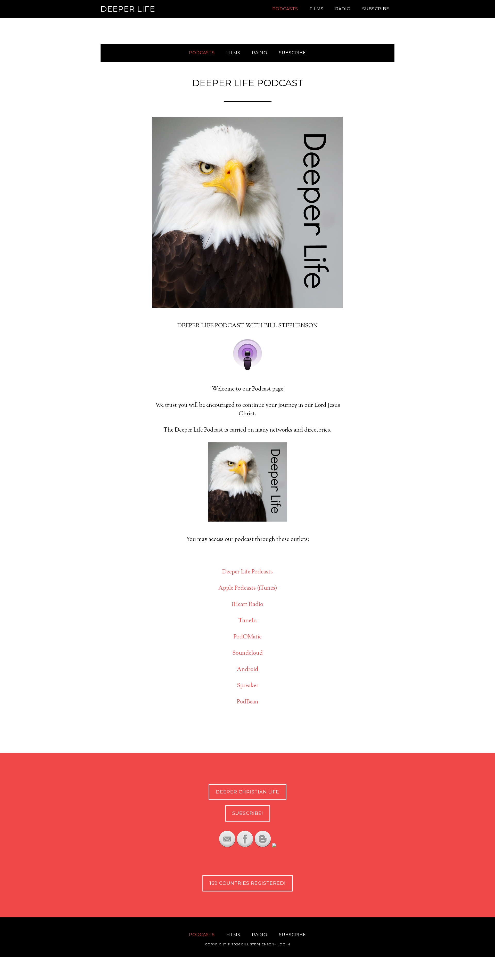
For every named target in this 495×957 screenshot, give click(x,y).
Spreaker (247, 686)
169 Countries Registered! (247, 883)
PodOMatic (248, 637)
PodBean (247, 702)
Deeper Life (128, 9)
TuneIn (247, 621)
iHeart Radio (247, 605)
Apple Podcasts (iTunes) (247, 588)
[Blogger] (262, 845)
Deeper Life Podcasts (247, 572)
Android (247, 670)
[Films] (274, 845)
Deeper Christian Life (247, 792)
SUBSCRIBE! (247, 813)
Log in (283, 944)
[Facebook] (245, 845)
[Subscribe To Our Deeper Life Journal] (227, 845)
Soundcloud (247, 653)
